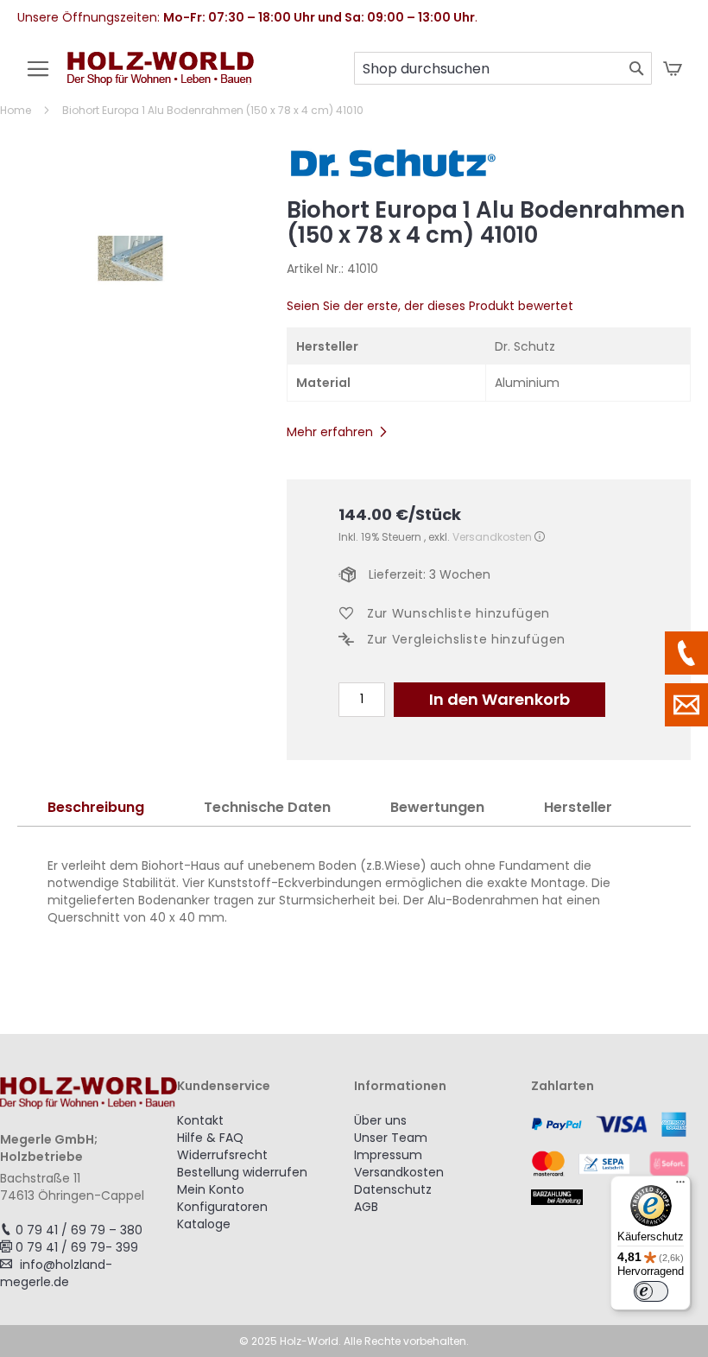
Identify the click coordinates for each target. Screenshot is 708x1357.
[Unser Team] (686, 653)
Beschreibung (95, 807)
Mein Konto (210, 1189)
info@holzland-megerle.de (56, 1273)
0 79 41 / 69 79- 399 (77, 1247)
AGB (366, 1206)
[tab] (95, 808)
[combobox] (503, 68)
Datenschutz (393, 1189)
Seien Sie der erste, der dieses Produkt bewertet (430, 305)
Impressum (388, 1155)
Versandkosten (492, 536)
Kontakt (200, 1120)
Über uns (380, 1120)
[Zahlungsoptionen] (619, 1158)
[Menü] (680, 1186)
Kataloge (204, 1224)
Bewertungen (437, 807)
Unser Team (390, 1137)
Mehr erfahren (330, 432)
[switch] (651, 1291)
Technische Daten (267, 807)
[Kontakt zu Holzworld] (686, 704)
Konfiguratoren (222, 1206)
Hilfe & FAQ (210, 1137)
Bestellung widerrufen (242, 1172)
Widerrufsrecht (222, 1155)
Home (15, 110)
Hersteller (578, 807)
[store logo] (160, 77)
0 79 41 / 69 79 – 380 (79, 1230)
